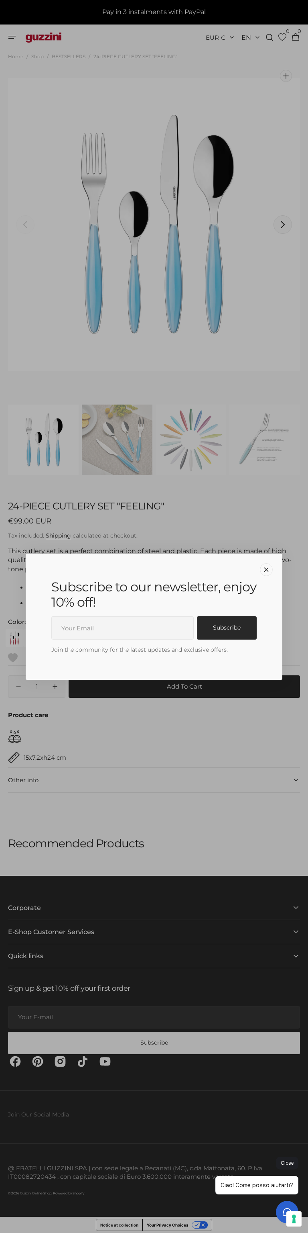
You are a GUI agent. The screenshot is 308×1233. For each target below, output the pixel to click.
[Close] (266, 569)
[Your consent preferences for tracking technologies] (294, 1219)
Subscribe (227, 627)
